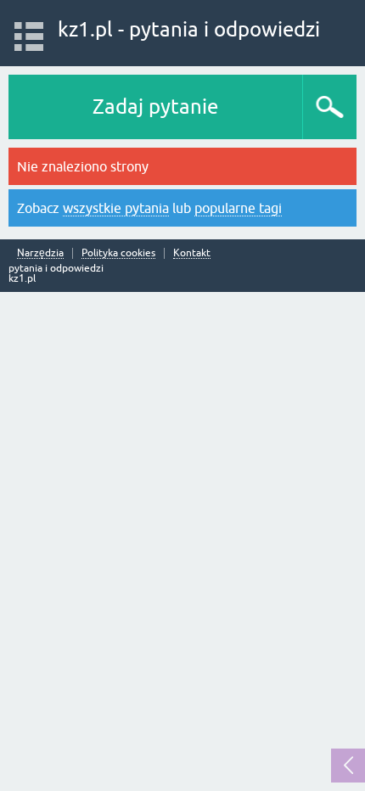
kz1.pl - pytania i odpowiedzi (189, 29)
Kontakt (192, 253)
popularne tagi (238, 208)
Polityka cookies (118, 253)
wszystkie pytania (116, 208)
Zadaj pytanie (155, 106)
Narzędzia (40, 253)
